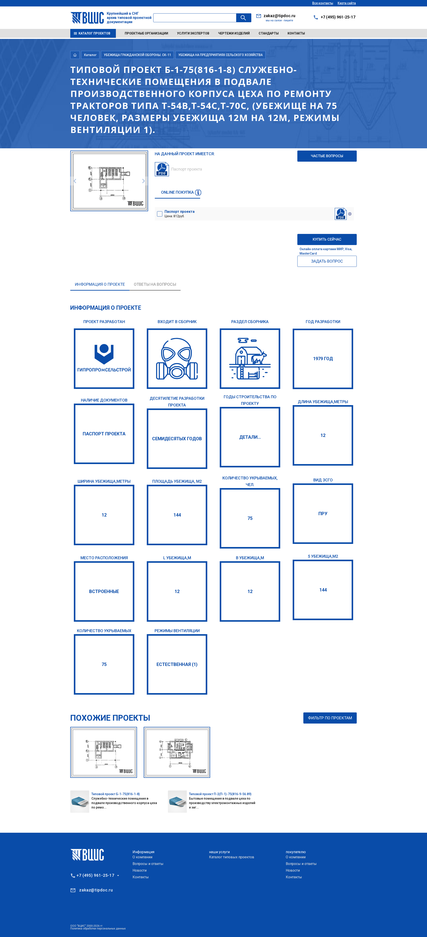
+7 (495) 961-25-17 (338, 17)
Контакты (296, 33)
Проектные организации (146, 33)
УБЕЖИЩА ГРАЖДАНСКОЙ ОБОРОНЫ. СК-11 (137, 55)
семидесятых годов (177, 438)
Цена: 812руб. (180, 213)
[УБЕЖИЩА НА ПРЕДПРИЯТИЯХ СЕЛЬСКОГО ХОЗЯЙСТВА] (250, 358)
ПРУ (322, 513)
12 (322, 435)
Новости (140, 870)
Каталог (90, 55)
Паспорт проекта (104, 433)
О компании (142, 857)
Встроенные (104, 591)
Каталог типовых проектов (231, 857)
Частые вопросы (327, 156)
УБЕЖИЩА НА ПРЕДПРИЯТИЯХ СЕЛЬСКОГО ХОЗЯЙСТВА (220, 55)
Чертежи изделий (234, 33)
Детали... (250, 437)
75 (250, 518)
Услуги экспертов (193, 33)
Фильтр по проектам (330, 718)
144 (177, 515)
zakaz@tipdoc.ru (279, 15)
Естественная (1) (177, 664)
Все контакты (322, 3)
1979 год (323, 358)
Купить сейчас (327, 239)
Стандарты (269, 33)
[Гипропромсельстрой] (104, 358)
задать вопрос (327, 261)
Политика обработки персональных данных (98, 928)
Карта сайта (347, 3)
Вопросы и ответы (148, 864)
